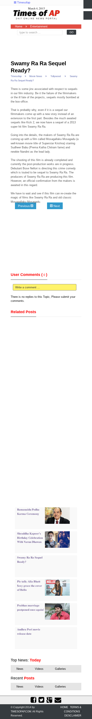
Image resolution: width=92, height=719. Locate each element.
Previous (24, 205)
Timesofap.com (21, 711)
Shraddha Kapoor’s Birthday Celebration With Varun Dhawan (30, 537)
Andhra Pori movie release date (28, 631)
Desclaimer (72, 715)
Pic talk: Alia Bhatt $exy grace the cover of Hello (29, 585)
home (64, 707)
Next (56, 205)
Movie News (35, 76)
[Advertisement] (47, 46)
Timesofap (23, 2)
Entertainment (38, 26)
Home (18, 26)
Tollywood (55, 76)
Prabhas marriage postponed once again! (30, 607)
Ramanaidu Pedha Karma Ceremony (28, 511)
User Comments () (29, 274)
